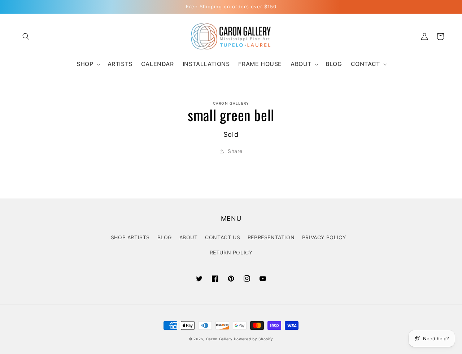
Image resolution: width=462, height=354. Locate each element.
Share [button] (235, 151)
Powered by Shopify (253, 339)
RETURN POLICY (231, 252)
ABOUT (188, 237)
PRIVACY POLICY (324, 237)
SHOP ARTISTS (130, 237)
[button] (26, 36)
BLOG (164, 237)
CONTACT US (222, 237)
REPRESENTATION (271, 237)
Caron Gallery (219, 339)
